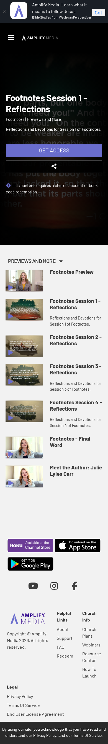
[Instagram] (54, 586)
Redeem (65, 655)
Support (65, 638)
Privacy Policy (20, 696)
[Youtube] (33, 586)
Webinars (91, 644)
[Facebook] (75, 586)
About (63, 629)
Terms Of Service (23, 705)
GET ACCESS (54, 150)
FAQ (60, 647)
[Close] (4, 11)
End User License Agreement (35, 714)
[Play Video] (24, 281)
